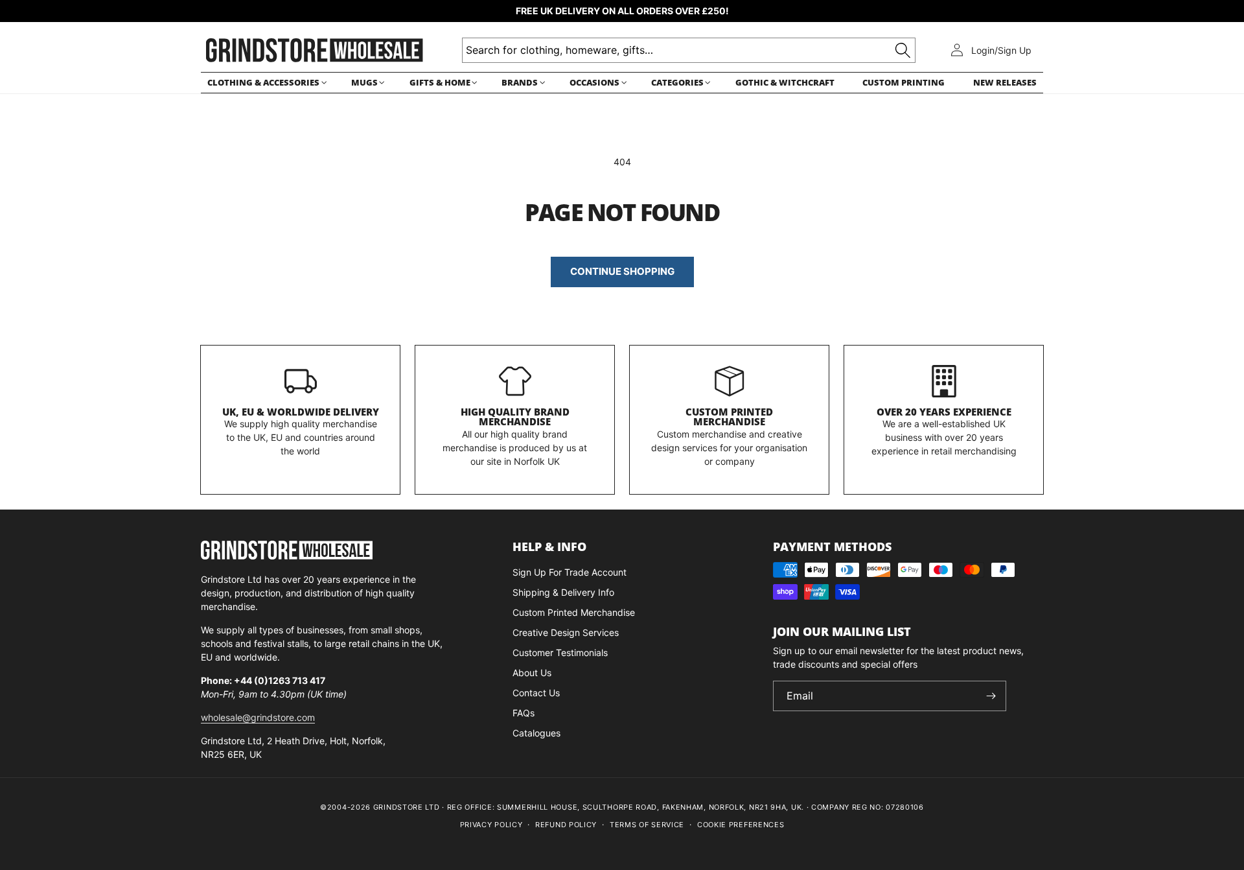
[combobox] (689, 50)
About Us (532, 672)
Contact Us (536, 692)
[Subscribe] (991, 696)
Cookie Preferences (741, 824)
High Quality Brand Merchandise (515, 417)
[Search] (903, 50)
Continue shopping (622, 271)
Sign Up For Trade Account (570, 572)
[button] (265, 83)
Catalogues (536, 732)
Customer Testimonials (560, 652)
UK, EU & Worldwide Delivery (300, 411)
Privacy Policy (491, 824)
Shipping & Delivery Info (563, 592)
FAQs (524, 712)
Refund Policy (566, 824)
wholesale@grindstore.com (258, 717)
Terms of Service (647, 824)
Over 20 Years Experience (944, 411)
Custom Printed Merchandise (729, 417)
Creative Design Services (566, 632)
